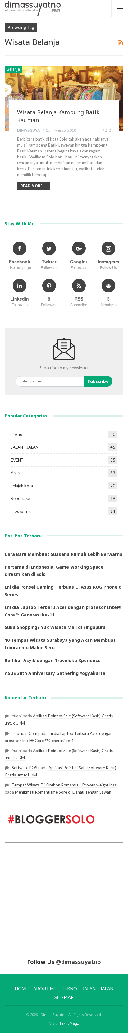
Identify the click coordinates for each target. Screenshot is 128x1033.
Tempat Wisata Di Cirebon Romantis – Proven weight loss (64, 784)
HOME (21, 988)
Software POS (24, 767)
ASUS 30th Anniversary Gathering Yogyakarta (55, 673)
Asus (15, 472)
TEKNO (69, 988)
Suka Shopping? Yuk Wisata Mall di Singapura (55, 627)
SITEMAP (64, 997)
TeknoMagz (69, 1023)
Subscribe (98, 381)
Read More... (33, 185)
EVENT (17, 459)
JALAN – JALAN (97, 988)
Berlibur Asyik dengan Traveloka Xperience (53, 660)
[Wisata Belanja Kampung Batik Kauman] (64, 98)
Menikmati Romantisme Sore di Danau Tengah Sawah (63, 792)
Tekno (16, 434)
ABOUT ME (44, 988)
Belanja (13, 69)
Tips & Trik (21, 511)
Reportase (20, 498)
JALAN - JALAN (25, 447)
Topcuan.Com (24, 733)
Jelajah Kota (22, 485)
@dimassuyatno (78, 962)
